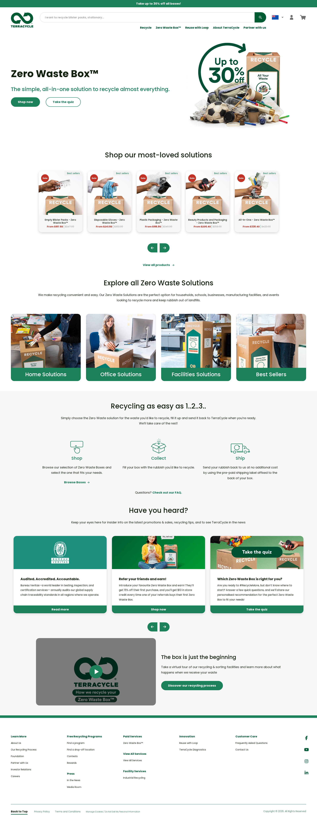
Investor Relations (21, 769)
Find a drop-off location (81, 749)
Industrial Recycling (134, 777)
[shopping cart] (303, 17)
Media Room (74, 787)
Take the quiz (63, 102)
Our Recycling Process (23, 749)
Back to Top (19, 811)
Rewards (72, 763)
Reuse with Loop (197, 28)
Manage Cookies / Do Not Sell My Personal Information (113, 812)
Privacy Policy (42, 811)
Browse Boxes (75, 482)
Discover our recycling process (192, 685)
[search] (260, 17)
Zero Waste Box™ (168, 28)
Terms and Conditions (68, 811)
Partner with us (255, 28)
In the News (73, 780)
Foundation (17, 756)
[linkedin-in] (306, 773)
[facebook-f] (306, 738)
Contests (72, 756)
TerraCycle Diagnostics (192, 749)
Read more (60, 609)
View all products (157, 265)
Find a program (76, 743)
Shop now (25, 102)
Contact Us (241, 749)
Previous (152, 247)
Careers (15, 776)
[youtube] (306, 750)
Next (165, 247)
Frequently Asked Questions (251, 743)
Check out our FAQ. (167, 492)
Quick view (60, 208)
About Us (16, 743)
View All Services (132, 760)
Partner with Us (19, 763)
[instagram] (306, 761)
